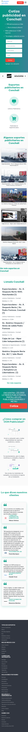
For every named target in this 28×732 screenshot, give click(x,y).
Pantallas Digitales (6, 631)
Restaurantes (5, 689)
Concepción (4, 668)
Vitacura (4, 663)
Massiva (3, 647)
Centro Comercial (6, 638)
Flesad (3, 653)
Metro (3, 629)
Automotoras (5, 683)
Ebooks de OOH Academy (8, 702)
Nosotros (4, 715)
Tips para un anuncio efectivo (9, 704)
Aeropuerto (4, 640)
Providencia (4, 666)
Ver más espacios (14, 383)
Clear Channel (5, 645)
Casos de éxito (5, 724)
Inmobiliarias (5, 679)
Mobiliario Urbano (6, 635)
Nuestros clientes (6, 717)
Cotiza (10, 60)
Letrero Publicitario (6, 627)
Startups (4, 677)
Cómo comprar (5, 708)
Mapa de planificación (7, 698)
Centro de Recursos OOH (8, 726)
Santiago (4, 659)
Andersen (4, 651)
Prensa (3, 719)
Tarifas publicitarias (6, 700)
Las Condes (4, 661)
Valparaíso (4, 670)
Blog (3, 710)
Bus (2, 633)
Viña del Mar (4, 672)
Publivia (3, 649)
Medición (4, 706)
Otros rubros (5, 691)
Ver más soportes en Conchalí (10, 269)
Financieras (4, 687)
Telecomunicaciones (6, 685)
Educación (4, 681)
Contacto (4, 721)
